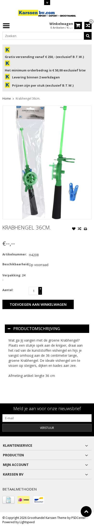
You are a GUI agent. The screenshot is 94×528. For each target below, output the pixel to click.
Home (6, 98)
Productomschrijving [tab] (36, 328)
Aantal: (7, 290)
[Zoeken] (88, 36)
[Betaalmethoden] (8, 500)
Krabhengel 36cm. (28, 98)
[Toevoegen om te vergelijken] (79, 229)
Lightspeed (27, 522)
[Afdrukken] (85, 229)
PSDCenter (78, 518)
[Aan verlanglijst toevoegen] (74, 229)
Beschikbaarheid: (14, 264)
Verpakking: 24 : (13, 277)
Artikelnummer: (14, 254)
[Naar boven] (86, 511)
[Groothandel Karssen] (47, 13)
